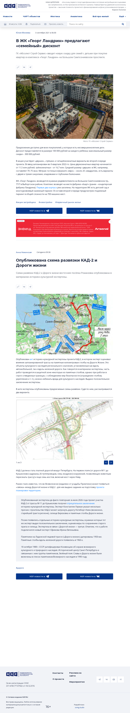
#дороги (20, 568)
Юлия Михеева (23, 32)
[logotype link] (17, 6)
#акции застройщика (26, 202)
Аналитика (76, 16)
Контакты (58, 673)
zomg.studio (79, 707)
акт (31, 359)
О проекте (58, 679)
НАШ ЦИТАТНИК (52, 2)
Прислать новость (56, 24)
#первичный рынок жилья (68, 202)
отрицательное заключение (81, 503)
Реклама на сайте (75, 674)
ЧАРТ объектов (31, 16)
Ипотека (55, 16)
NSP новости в (37, 211)
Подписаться (35, 24)
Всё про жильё (101, 16)
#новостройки (45, 202)
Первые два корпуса (47, 187)
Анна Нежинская (24, 252)
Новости (7, 16)
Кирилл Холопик (119, 10)
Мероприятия (77, 682)
